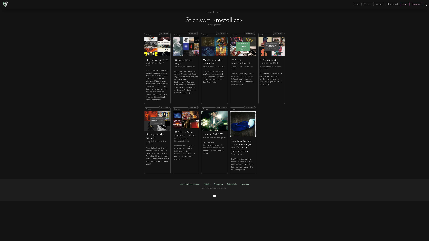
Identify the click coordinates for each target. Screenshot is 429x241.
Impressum (245, 184)
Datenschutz (232, 184)
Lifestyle (379, 4)
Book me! (416, 4)
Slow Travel (392, 4)
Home (209, 12)
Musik (357, 4)
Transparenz (219, 184)
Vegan (367, 4)
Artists (405, 4)
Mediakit (207, 184)
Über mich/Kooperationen (190, 184)
